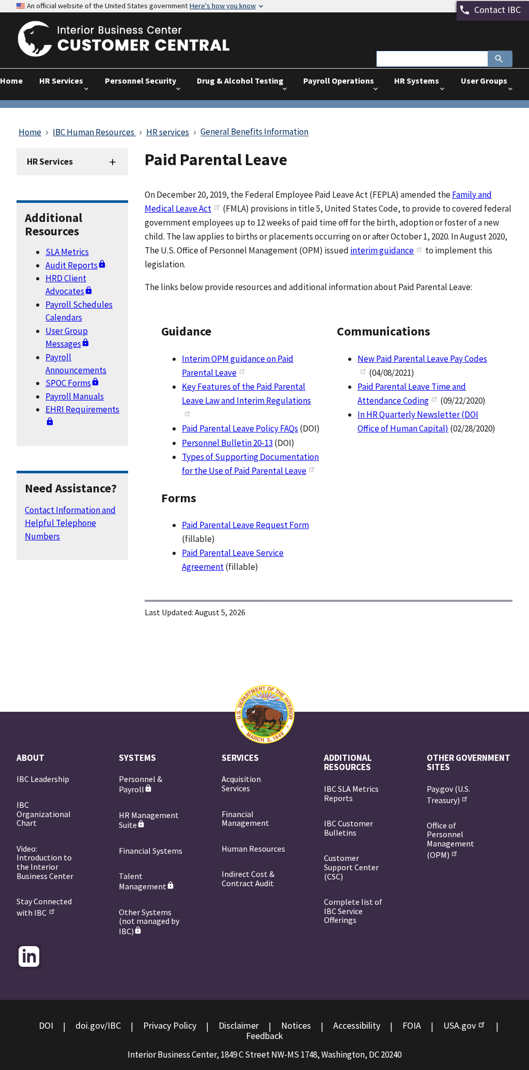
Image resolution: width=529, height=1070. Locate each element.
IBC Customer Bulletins (348, 828)
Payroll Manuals (74, 396)
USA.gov (459, 1025)
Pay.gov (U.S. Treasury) (448, 794)
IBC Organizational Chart (44, 814)
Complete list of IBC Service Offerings (353, 911)
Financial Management (245, 818)
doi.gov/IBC (98, 1025)
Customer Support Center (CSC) (351, 867)
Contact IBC (497, 9)
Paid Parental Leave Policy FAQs (240, 428)
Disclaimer (239, 1025)
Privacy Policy (169, 1025)
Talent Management (142, 881)
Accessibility (356, 1025)
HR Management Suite (149, 820)
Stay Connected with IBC (44, 906)
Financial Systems (150, 850)
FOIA (411, 1025)
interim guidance (382, 250)
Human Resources (253, 848)
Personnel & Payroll (140, 784)
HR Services (50, 161)
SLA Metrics (67, 252)
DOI (46, 1025)
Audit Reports (71, 265)
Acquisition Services (241, 783)
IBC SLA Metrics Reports (351, 793)
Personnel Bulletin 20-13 (227, 443)
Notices (296, 1025)
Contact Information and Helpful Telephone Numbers (70, 523)
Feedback (264, 1036)
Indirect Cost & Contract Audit (248, 878)
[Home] (133, 50)
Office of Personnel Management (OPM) (450, 839)
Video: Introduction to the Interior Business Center (45, 862)
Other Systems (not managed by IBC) (149, 921)
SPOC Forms (68, 383)
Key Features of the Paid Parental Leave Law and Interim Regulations (246, 393)
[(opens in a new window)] (29, 956)
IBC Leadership (43, 779)
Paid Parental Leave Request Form (245, 525)
